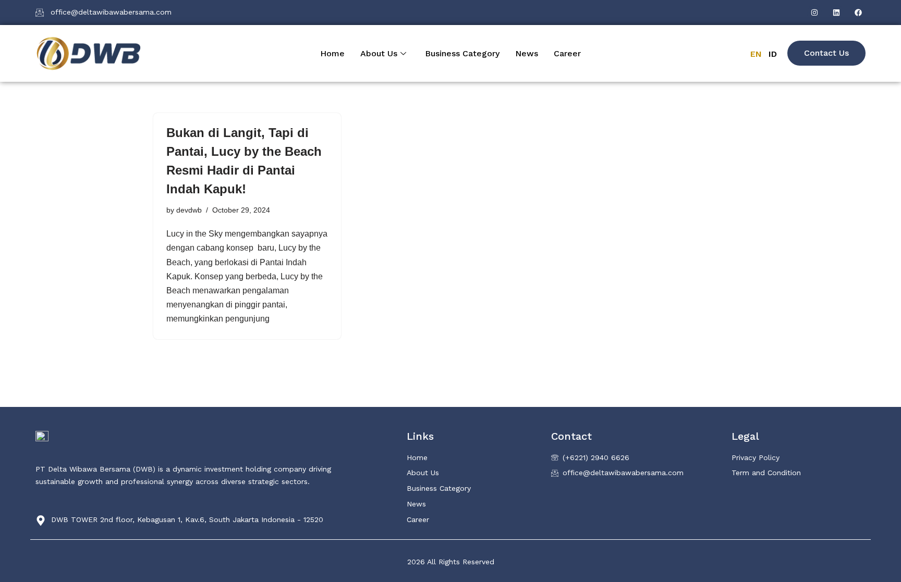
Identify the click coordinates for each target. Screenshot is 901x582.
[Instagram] (814, 12)
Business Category (462, 53)
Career (567, 53)
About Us (378, 53)
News (526, 53)
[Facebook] (858, 12)
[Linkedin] (836, 12)
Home (332, 53)
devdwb (189, 210)
